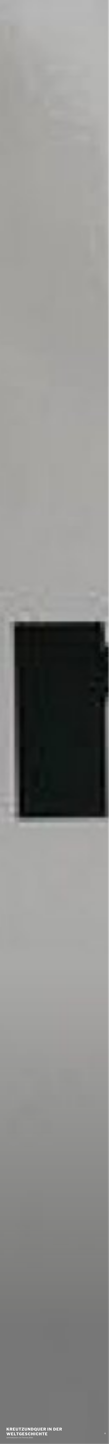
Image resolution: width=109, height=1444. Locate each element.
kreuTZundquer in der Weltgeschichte (34, 1431)
